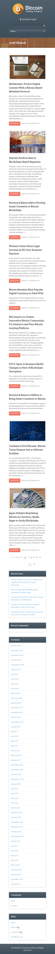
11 (40, 557)
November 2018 (17, 655)
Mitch (38, 123)
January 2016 (16, 817)
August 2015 (15, 841)
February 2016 (16, 812)
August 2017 (15, 727)
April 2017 (14, 746)
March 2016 (15, 808)
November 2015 (17, 827)
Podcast (14, 906)
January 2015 (16, 874)
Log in (13, 922)
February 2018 (16, 698)
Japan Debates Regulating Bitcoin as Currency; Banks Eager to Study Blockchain (24, 516)
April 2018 (14, 688)
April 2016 (14, 803)
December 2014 (17, 879)
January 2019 (16, 645)
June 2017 (14, 736)
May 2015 (14, 855)
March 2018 (15, 693)
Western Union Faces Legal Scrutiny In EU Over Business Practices (25, 250)
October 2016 (16, 774)
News (13, 901)
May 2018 (14, 684)
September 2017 (17, 722)
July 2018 (14, 674)
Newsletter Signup (29, 19)
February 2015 (16, 870)
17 (34, 564)
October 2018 (16, 660)
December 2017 (17, 707)
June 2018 (14, 679)
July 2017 (14, 731)
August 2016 (15, 784)
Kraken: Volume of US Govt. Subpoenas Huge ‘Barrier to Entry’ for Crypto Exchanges (26, 582)
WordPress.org (17, 937)
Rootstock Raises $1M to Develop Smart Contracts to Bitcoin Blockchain (27, 206)
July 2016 (14, 788)
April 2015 (14, 860)
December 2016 (17, 765)
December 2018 (17, 650)
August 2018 (15, 669)
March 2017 (15, 750)
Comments (16, 932)
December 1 (15, 884)
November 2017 (17, 712)
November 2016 (17, 769)
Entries (15, 927)
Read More (14, 123)
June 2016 (14, 793)
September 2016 (17, 779)
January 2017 (16, 760)
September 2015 (17, 836)
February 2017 (16, 755)
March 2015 (15, 865)
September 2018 (17, 665)
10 (36, 557)
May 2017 (14, 741)
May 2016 (14, 798)
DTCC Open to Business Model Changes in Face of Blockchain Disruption (26, 367)
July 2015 (14, 846)
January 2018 (16, 703)
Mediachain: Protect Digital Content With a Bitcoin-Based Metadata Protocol (25, 87)
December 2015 (17, 822)
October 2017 (16, 717)
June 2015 (14, 850)
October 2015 (16, 831)
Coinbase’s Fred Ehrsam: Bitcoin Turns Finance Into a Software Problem (27, 449)
